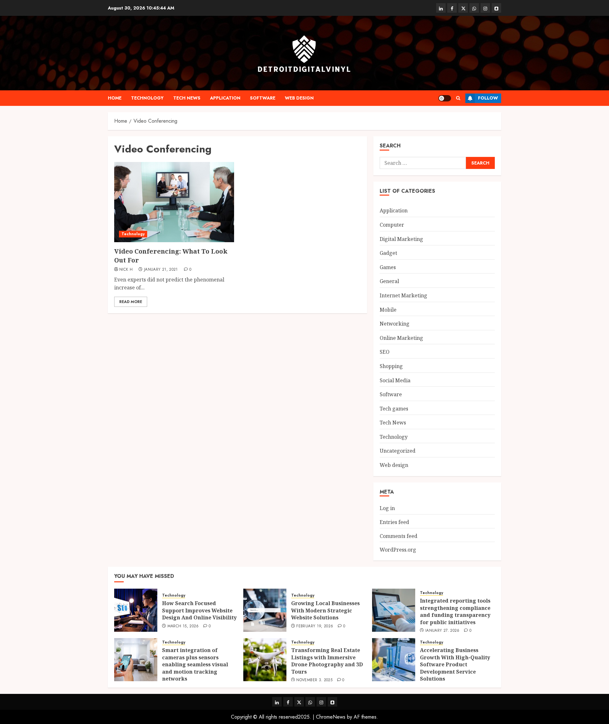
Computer (392, 224)
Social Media (395, 380)
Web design (299, 98)
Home (114, 98)
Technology (147, 98)
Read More (130, 302)
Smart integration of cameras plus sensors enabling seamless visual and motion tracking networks (195, 664)
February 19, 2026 (314, 626)
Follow (488, 98)
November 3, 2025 (314, 680)
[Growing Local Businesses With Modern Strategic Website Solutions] (264, 610)
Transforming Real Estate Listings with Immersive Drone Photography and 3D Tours (327, 661)
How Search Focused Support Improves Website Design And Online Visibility (199, 610)
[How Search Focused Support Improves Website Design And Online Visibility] (135, 610)
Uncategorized (398, 450)
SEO (385, 351)
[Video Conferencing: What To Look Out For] (174, 202)
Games (388, 267)
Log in (387, 508)
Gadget (388, 252)
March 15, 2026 (183, 626)
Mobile (388, 309)
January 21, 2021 (161, 269)
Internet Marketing (403, 295)
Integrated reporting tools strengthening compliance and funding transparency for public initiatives (455, 611)
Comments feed (398, 536)
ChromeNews (330, 717)
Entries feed (394, 522)
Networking (394, 323)
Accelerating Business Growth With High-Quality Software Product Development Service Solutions (455, 664)
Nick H (126, 269)
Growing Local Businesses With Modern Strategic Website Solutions (325, 610)
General (389, 281)
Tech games (394, 408)
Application (225, 98)
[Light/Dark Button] (444, 98)
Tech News (186, 98)
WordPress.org (398, 549)
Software (262, 98)
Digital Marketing (401, 239)
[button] (458, 98)
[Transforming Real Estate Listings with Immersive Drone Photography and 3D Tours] (264, 659)
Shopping (391, 366)
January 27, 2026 (442, 630)
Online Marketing (401, 337)
